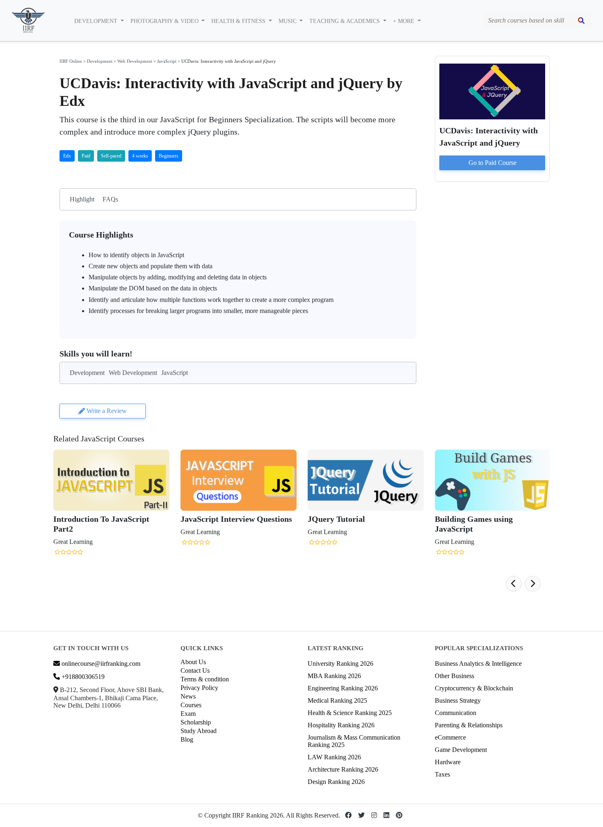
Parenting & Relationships (468, 725)
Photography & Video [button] (165, 21)
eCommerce (450, 737)
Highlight (82, 199)
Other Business (454, 675)
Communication (455, 712)
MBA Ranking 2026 (334, 675)
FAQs (110, 199)
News (188, 696)
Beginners (168, 156)
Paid (86, 156)
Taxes (442, 774)
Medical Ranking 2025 (337, 700)
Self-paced (111, 156)
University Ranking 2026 (340, 663)
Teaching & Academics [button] (345, 21)
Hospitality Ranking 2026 (341, 725)
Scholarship (195, 722)
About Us (193, 661)
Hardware (448, 761)
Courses (190, 704)
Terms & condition (204, 679)
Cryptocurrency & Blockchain (474, 688)
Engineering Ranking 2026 (343, 688)
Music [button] (288, 21)
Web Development (134, 61)
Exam (188, 713)
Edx (67, 156)
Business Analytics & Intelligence (478, 663)
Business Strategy (458, 700)
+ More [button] (404, 21)
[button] (514, 584)
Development (99, 61)
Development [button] (96, 21)
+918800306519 (82, 676)
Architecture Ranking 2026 (343, 769)
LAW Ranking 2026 (334, 757)
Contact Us (195, 670)
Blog (186, 739)
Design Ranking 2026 (336, 781)
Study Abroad (198, 730)
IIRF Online (70, 61)
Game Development (461, 749)
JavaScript (166, 61)
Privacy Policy (199, 687)
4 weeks (140, 156)
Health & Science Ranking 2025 (350, 712)
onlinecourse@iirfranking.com (100, 663)
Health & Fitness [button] (239, 21)
